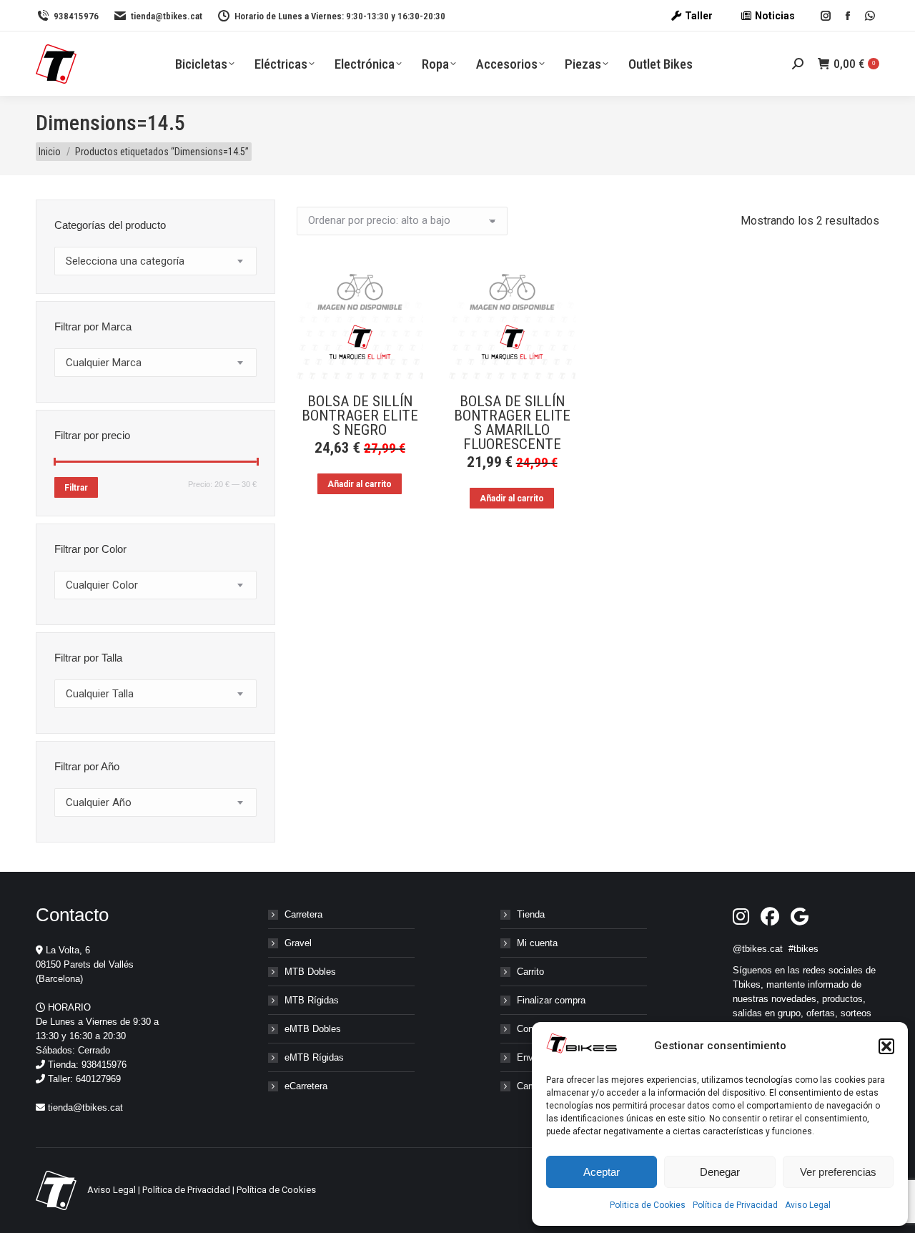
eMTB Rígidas (314, 1057)
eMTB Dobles (313, 1028)
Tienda (531, 914)
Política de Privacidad (735, 1205)
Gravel (298, 943)
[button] (886, 1046)
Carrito (530, 971)
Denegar (720, 1172)
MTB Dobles (310, 971)
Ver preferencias (838, 1172)
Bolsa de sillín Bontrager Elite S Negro (360, 415)
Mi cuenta (537, 943)
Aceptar (601, 1172)
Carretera (303, 914)
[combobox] (155, 261)
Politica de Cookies (648, 1205)
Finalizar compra (551, 1000)
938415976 (76, 16)
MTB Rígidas (312, 1000)
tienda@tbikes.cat (166, 16)
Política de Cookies (276, 1189)
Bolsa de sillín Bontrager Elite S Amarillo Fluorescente (512, 423)
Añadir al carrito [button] (359, 484)
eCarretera (306, 1086)
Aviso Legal (808, 1205)
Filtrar (76, 488)
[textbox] (125, 261)
